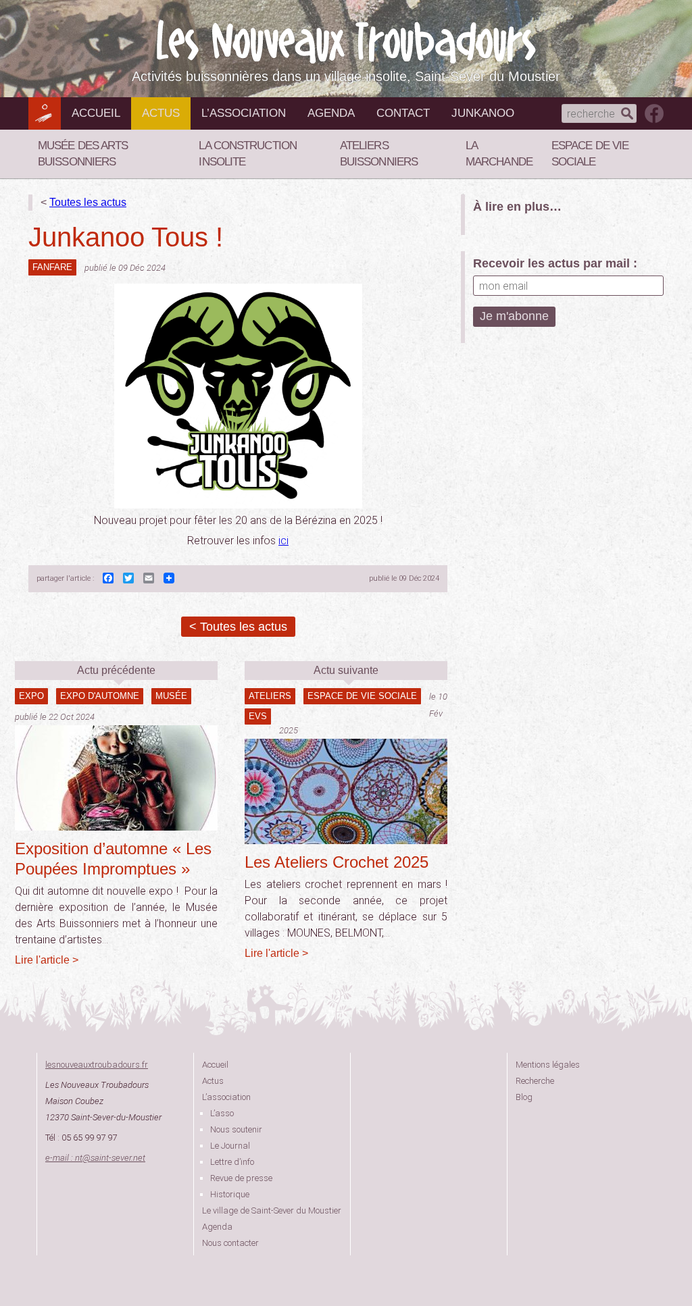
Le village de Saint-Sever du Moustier (271, 1210)
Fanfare (52, 267)
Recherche (535, 1081)
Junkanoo (482, 113)
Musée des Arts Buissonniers (83, 153)
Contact (403, 113)
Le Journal (230, 1146)
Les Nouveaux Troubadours (346, 41)
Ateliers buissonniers (379, 153)
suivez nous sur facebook (654, 113)
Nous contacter (230, 1243)
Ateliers (270, 696)
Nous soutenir (236, 1129)
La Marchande (499, 153)
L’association (243, 113)
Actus (161, 113)
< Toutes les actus (238, 626)
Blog (524, 1097)
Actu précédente (116, 670)
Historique (229, 1194)
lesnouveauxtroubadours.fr (96, 1065)
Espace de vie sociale (589, 153)
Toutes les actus (87, 202)
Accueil (96, 113)
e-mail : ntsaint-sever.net (95, 1158)
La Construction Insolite (248, 153)
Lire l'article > (46, 960)
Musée (171, 696)
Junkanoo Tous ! (125, 237)
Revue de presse (241, 1178)
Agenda (331, 113)
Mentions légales (548, 1065)
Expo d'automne (99, 696)
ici (283, 540)
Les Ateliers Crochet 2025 (336, 862)
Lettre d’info (232, 1162)
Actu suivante (346, 670)
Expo (31, 696)
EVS (258, 716)
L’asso (222, 1113)
